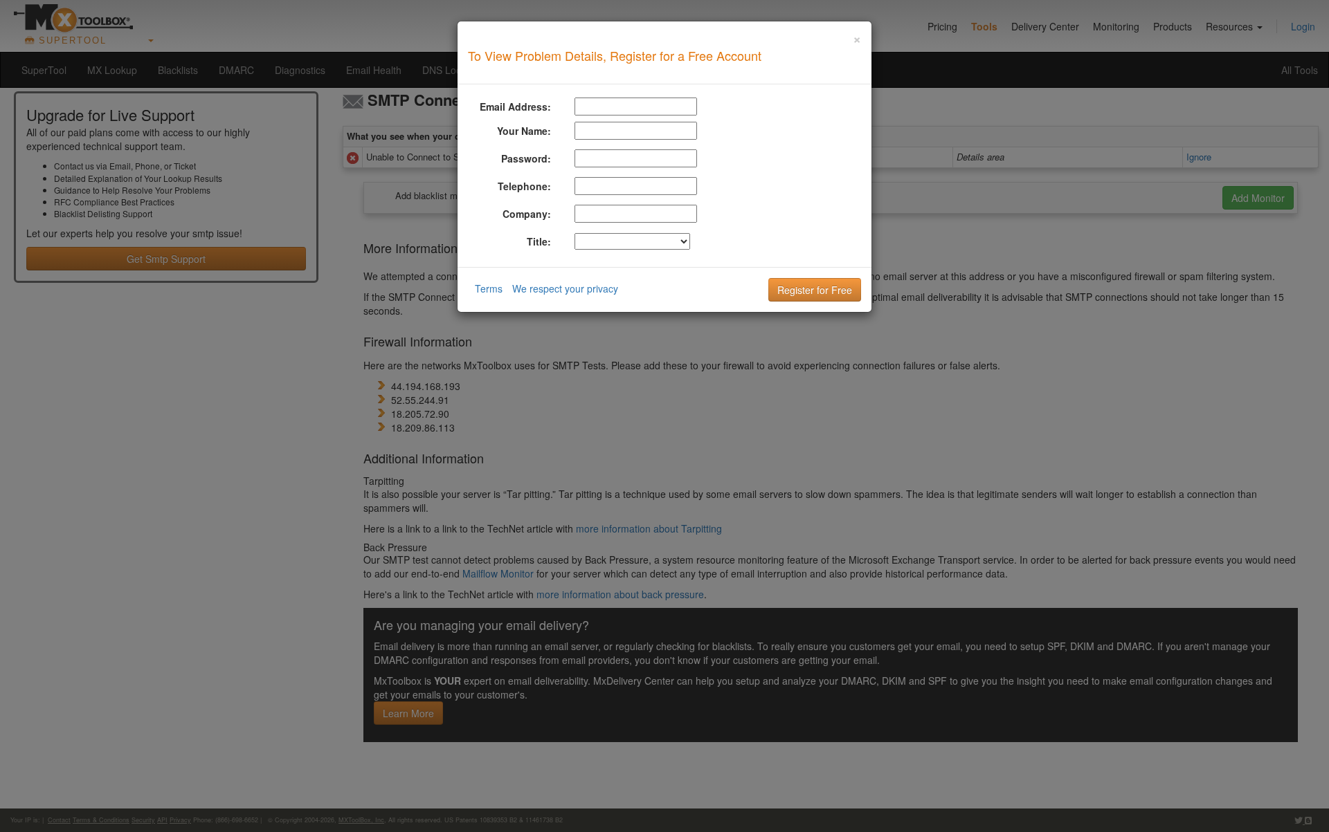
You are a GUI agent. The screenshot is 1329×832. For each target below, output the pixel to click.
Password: (526, 158)
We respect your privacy (565, 288)
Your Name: (524, 131)
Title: (539, 241)
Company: (527, 214)
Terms (489, 288)
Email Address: (515, 106)
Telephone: (524, 186)
